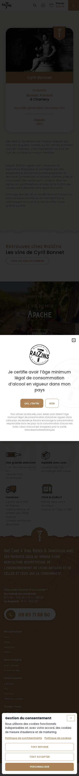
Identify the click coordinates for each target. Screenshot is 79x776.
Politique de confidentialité (23, 738)
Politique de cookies (57, 738)
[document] (39, 388)
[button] (73, 340)
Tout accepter (40, 756)
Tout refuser (39, 746)
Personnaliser (39, 766)
